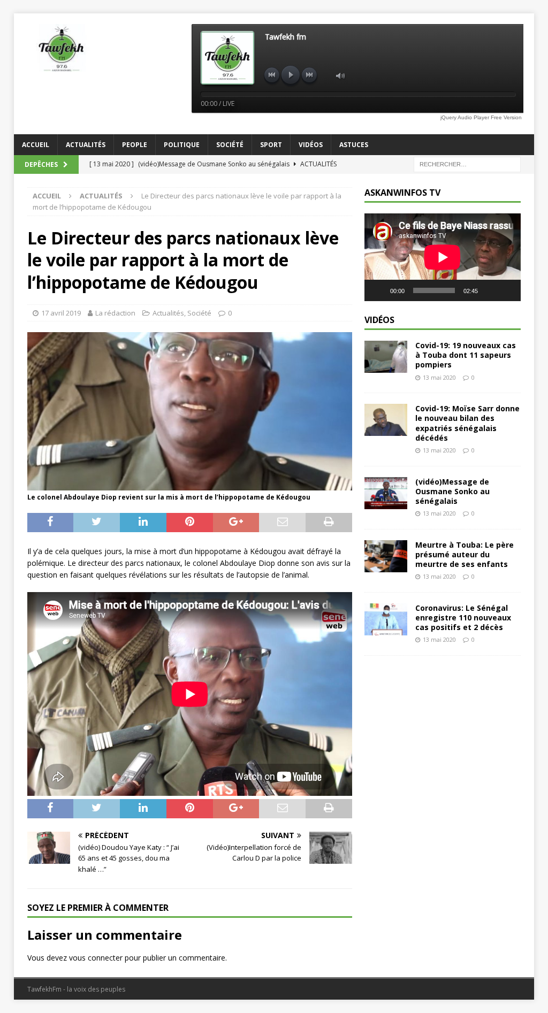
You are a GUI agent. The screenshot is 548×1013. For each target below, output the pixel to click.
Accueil (35, 144)
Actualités (85, 144)
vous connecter (96, 958)
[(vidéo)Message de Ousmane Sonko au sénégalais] (385, 493)
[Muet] (489, 290)
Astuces (353, 144)
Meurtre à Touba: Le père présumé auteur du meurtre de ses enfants (464, 554)
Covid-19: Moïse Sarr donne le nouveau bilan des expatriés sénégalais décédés (467, 423)
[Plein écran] (506, 290)
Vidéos (311, 144)
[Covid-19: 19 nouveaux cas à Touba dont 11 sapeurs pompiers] (385, 357)
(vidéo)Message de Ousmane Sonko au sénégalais (452, 491)
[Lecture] (378, 290)
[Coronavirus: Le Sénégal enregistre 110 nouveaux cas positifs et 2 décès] (385, 619)
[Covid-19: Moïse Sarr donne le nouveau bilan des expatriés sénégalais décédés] (385, 420)
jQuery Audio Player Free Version (481, 117)
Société (229, 144)
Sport (271, 144)
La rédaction (115, 313)
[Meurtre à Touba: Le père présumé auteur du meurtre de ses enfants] (385, 556)
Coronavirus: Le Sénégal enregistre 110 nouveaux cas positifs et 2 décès (463, 617)
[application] (442, 257)
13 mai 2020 (439, 377)
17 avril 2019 (61, 313)
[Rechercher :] (467, 163)
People (134, 144)
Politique (182, 144)
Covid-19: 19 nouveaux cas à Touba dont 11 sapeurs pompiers (465, 355)
